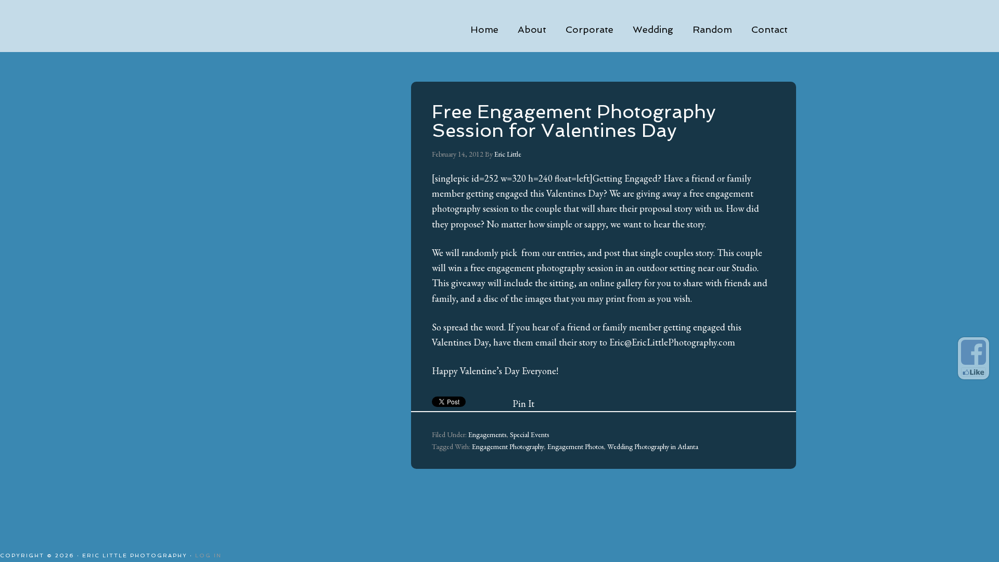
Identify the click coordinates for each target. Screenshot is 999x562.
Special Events (529, 434)
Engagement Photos (575, 446)
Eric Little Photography (307, 26)
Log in (208, 555)
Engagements (487, 434)
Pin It (523, 404)
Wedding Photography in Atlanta (652, 446)
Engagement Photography (508, 446)
